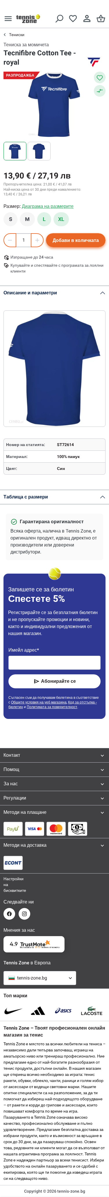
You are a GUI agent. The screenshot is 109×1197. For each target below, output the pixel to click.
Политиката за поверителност (52, 707)
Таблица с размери (25, 497)
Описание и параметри (30, 293)
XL (61, 219)
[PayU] (13, 829)
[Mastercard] (56, 829)
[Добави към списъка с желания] (100, 77)
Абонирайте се (58, 681)
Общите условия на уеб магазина (39, 702)
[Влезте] (87, 18)
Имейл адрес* (23, 650)
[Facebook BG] (9, 914)
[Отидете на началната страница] (28, 18)
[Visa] (34, 829)
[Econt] (13, 863)
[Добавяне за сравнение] (100, 91)
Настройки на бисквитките (9, 884)
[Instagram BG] (24, 914)
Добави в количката (76, 240)
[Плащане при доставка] (77, 829)
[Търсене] (59, 18)
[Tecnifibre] (94, 62)
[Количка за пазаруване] (101, 18)
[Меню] (8, 18)
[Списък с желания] (73, 18)
